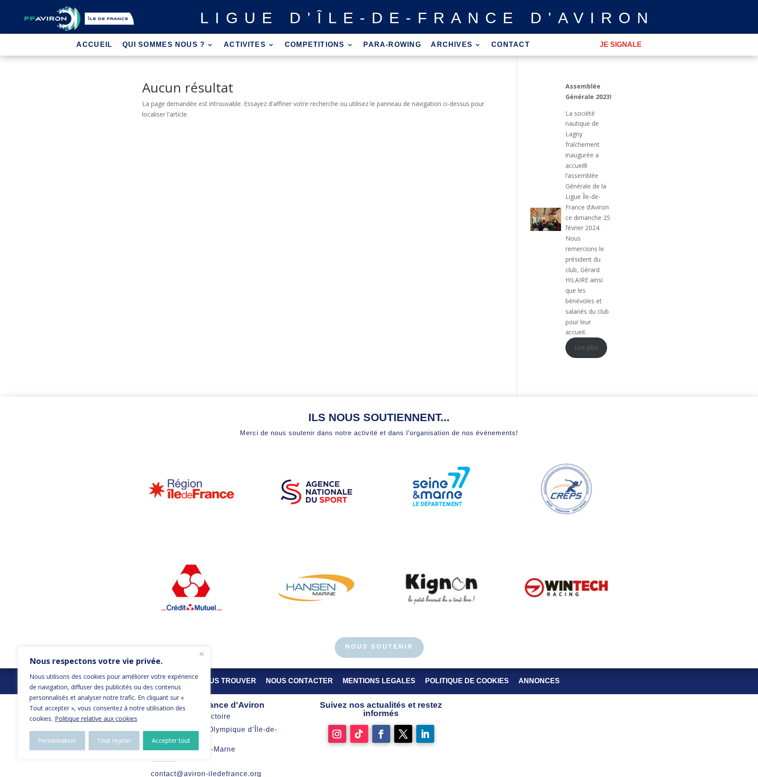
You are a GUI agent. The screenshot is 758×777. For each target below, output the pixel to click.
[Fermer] (201, 654)
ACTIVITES (245, 45)
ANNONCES (539, 681)
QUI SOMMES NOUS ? (163, 45)
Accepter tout (171, 740)
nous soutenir (379, 646)
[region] (114, 702)
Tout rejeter (114, 740)
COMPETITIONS (315, 45)
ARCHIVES (451, 45)
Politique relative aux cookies (96, 718)
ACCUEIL (94, 45)
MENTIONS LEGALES (379, 681)
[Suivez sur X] (403, 734)
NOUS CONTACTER (299, 681)
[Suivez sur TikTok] (359, 734)
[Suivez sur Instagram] (337, 734)
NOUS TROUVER (227, 681)
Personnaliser (57, 740)
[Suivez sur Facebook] (381, 734)
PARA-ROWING (392, 45)
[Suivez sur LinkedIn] (425, 734)
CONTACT (510, 45)
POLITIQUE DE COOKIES (467, 681)
